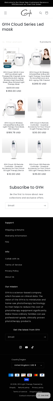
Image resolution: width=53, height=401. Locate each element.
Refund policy (24, 388)
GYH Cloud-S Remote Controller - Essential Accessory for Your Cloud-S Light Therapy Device (39, 126)
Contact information (27, 396)
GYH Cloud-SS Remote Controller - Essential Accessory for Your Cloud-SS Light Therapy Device (13, 167)
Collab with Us (12, 258)
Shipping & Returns (14, 230)
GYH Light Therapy (25, 384)
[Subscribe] (45, 205)
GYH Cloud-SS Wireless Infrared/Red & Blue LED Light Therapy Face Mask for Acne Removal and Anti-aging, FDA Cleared (39, 76)
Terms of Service (13, 265)
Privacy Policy (12, 271)
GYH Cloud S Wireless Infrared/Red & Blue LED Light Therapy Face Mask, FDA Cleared (13, 126)
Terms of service (20, 392)
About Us (9, 277)
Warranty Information (16, 235)
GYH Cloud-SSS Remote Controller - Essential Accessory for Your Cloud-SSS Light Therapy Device (39, 167)
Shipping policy (36, 392)
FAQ (7, 242)
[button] (5, 13)
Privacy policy (37, 388)
